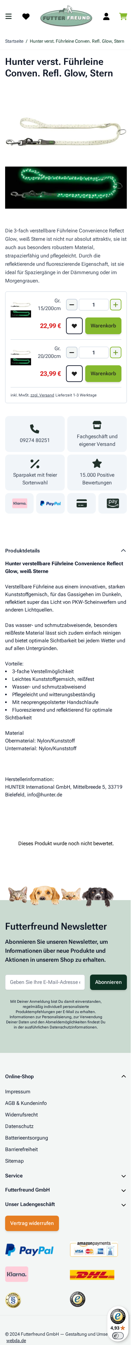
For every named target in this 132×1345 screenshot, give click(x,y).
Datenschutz (19, 1126)
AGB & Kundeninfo (26, 1103)
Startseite (14, 41)
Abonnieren (108, 982)
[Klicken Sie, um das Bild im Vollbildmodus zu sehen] (66, 148)
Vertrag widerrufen (32, 1226)
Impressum (17, 1092)
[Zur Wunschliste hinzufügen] (74, 325)
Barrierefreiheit (21, 1149)
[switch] (113, 1335)
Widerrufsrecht (21, 1115)
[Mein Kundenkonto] (106, 16)
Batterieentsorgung (26, 1138)
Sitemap (14, 1161)
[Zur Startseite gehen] (66, 16)
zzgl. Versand (42, 395)
